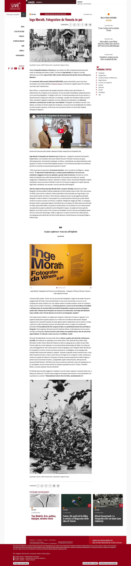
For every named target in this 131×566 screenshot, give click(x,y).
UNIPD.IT (21, 51)
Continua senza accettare (108, 563)
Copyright (39, 540)
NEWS (22, 27)
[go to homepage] (15, 6)
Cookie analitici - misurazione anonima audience (30, 558)
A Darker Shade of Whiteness (107, 78)
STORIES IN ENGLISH (18, 41)
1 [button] (57, 289)
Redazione (32, 540)
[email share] (90, 24)
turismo (100, 85)
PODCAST (21, 36)
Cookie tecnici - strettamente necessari (27, 556)
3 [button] (60, 289)
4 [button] (62, 289)
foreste (100, 90)
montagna (101, 92)
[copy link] (70, 24)
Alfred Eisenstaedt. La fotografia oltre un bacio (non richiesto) (108, 518)
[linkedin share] (86, 24)
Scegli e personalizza (21, 563)
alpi (99, 95)
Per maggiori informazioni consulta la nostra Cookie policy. (31, 553)
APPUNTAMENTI (20, 55)
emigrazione (102, 75)
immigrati (101, 73)
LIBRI (22, 46)
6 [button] (65, 289)
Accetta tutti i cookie (90, 563)
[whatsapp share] (74, 24)
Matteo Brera (102, 80)
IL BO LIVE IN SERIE (19, 31)
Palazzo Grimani (57, 84)
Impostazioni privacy (65, 543)
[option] (61, 264)
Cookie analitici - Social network (25, 560)
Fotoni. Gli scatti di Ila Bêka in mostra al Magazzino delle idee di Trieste (76, 518)
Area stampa (52, 540)
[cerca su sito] (23, 14)
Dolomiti (101, 87)
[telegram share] (78, 24)
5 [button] (63, 289)
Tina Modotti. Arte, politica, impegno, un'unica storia (43, 517)
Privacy (45, 540)
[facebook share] (82, 24)
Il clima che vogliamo (105, 82)
